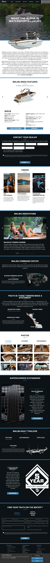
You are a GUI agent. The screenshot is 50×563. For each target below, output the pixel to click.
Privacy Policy (13, 557)
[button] (18, 104)
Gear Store (37, 1)
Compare (34, 128)
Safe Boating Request (25, 550)
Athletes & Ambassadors (11, 547)
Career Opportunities (25, 545)
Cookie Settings (37, 555)
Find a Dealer (39, 550)
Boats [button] (12, 1)
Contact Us (39, 546)
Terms (30, 156)
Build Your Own (15, 128)
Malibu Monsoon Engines (11, 546)
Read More (37, 418)
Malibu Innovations (10, 550)
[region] (25, 558)
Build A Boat (31, 1)
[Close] (48, 558)
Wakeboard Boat (39, 552)
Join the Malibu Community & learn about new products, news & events (13, 150)
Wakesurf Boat (38, 551)
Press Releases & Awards (11, 551)
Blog (8, 552)
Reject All (37, 558)
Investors (23, 546)
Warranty (38, 547)
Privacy (28, 156)
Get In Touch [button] (25, 1)
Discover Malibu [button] (17, 1)
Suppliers (24, 551)
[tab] (8, 341)
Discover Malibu (9, 545)
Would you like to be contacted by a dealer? (34, 529)
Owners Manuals (25, 552)
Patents (23, 547)
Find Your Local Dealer (46, 1)
